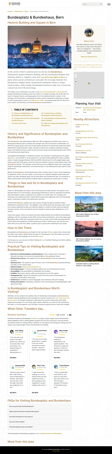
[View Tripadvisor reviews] (70, 315)
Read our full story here (89, 57)
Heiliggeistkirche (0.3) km (85, 131)
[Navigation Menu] (109, 4)
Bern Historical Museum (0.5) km (87, 157)
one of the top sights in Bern (53, 77)
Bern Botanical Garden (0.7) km (86, 183)
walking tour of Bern (37, 100)
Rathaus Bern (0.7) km (83, 176)
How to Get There (20, 123)
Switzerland (19, 11)
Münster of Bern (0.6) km (84, 163)
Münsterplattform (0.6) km (85, 170)
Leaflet (102, 97)
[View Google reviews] (67, 315)
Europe (10, 11)
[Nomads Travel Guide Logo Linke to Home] (14, 4)
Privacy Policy (56, 451)
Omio (41, 236)
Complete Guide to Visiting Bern (50, 433)
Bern (26, 11)
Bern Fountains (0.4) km (84, 144)
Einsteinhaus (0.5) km (83, 150)
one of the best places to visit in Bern (52, 92)
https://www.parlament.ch (31, 267)
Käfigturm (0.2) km (82, 125)
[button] (13, 357)
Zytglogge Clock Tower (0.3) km (87, 137)
